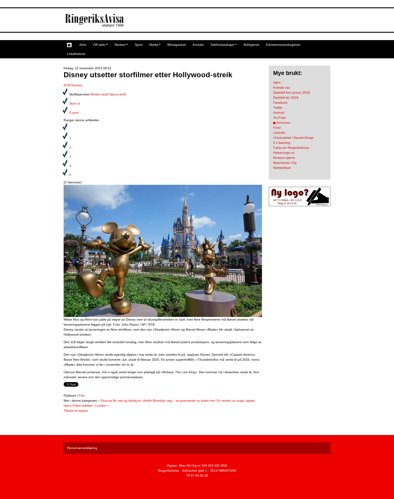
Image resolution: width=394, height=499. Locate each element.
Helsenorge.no (283, 152)
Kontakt (198, 44)
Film (82, 395)
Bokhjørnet (251, 44)
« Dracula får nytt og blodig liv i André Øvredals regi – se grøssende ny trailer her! (157, 400)
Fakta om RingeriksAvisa (291, 147)
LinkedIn (279, 132)
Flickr (277, 127)
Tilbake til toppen (76, 410)
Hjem (277, 82)
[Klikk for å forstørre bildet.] (163, 250)
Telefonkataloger (222, 44)
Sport (139, 44)
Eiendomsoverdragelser (283, 44)
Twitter (278, 107)
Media (153, 44)
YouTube (279, 117)
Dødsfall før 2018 (285, 97)
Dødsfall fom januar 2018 (291, 92)
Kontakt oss (281, 87)
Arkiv (82, 44)
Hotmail (278, 112)
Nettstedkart (282, 168)
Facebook (280, 102)
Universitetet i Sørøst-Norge (293, 137)
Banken (120, 44)
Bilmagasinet (176, 44)
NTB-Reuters (73, 85)
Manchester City (285, 163)
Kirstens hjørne (284, 157)
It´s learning (281, 142)
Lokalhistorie (76, 54)
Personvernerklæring (82, 448)
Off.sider (99, 44)
